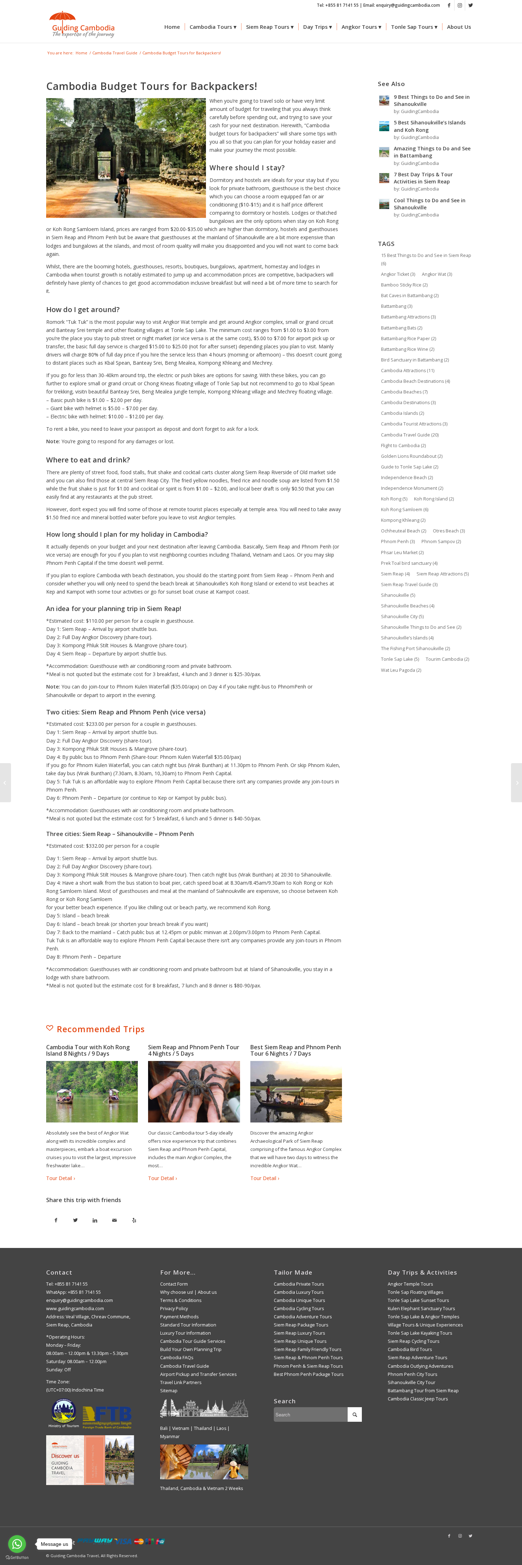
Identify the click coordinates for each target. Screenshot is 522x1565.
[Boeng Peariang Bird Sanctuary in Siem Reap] (516, 782)
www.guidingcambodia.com (75, 1309)
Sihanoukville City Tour (411, 1382)
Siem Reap (395, 574)
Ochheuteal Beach (403, 531)
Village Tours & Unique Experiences (425, 1325)
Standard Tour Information (188, 1325)
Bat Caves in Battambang (410, 296)
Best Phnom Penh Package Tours (308, 1374)
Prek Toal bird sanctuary (409, 563)
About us (207, 1292)
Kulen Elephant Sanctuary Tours (421, 1309)
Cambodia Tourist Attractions (414, 424)
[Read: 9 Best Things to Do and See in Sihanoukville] (384, 100)
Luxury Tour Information (185, 1333)
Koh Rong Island (434, 499)
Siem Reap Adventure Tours (417, 1358)
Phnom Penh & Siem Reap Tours (308, 1366)
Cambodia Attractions (407, 371)
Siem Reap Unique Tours (300, 1341)
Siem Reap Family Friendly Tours (307, 1349)
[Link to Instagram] (460, 5)
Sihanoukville (398, 595)
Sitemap (169, 1391)
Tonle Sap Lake (400, 659)
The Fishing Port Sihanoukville (415, 648)
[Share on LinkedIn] (95, 1220)
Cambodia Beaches (404, 392)
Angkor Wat (437, 274)
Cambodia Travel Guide (410, 435)
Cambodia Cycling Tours (299, 1309)
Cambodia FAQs (176, 1358)
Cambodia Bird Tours (410, 1349)
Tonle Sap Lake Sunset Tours (418, 1300)
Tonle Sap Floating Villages (415, 1292)
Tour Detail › (60, 1178)
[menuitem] (172, 27)
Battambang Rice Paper (408, 339)
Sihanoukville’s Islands (407, 638)
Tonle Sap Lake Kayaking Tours (420, 1333)
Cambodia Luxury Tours (298, 1292)
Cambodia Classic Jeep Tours (418, 1399)
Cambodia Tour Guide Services (192, 1341)
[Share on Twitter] (75, 1220)
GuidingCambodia (420, 111)
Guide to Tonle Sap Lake (409, 467)
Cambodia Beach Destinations (415, 381)
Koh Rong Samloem (404, 510)
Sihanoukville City (402, 616)
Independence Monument (412, 488)
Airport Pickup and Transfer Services (198, 1374)
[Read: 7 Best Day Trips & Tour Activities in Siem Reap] (384, 178)
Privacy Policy (174, 1309)
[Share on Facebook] (56, 1220)
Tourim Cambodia (447, 659)
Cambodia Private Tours (299, 1284)
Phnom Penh (398, 541)
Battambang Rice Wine (407, 349)
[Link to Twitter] (470, 5)
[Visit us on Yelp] (134, 1220)
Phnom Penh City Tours (412, 1374)
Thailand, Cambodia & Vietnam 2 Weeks (201, 1488)
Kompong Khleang (403, 520)
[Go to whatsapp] (17, 1544)
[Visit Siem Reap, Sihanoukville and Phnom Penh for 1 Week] (5, 782)
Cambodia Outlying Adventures (420, 1366)
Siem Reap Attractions (443, 574)
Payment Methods (179, 1317)
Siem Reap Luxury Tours (299, 1333)
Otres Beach (449, 531)
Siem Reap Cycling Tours (413, 1341)
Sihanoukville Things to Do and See (421, 627)
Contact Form (174, 1284)
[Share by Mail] (114, 1220)
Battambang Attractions (408, 317)
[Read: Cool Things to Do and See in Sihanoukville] (384, 204)
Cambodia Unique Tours (299, 1300)
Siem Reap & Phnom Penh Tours (308, 1358)
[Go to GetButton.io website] (17, 1557)
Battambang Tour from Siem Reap (423, 1391)
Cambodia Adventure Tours (303, 1317)
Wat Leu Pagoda (401, 670)
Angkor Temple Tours (410, 1284)
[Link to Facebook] (449, 5)
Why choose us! (176, 1292)
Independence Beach (407, 478)
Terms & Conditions (180, 1300)
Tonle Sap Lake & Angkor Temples (423, 1317)
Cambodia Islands (402, 413)
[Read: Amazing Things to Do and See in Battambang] (384, 152)
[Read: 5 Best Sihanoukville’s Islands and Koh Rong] (384, 126)
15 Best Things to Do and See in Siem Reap (426, 259)
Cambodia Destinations (408, 403)
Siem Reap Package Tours (301, 1325)
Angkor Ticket (398, 274)
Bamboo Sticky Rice (404, 285)
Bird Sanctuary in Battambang (415, 360)
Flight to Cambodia (403, 446)
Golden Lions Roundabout (411, 456)
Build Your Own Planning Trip (191, 1349)
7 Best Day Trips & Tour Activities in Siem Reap (423, 178)
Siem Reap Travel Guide (409, 584)
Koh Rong (394, 499)
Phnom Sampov (441, 541)
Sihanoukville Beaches (407, 606)
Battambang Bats (401, 328)
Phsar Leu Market (402, 553)
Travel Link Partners (180, 1382)
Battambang (396, 306)
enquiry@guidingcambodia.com (79, 1300)
